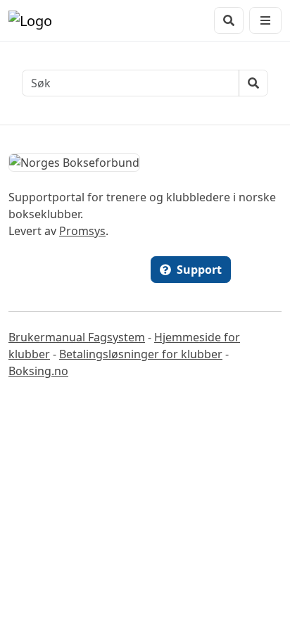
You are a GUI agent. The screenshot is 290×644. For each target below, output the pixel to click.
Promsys (82, 231)
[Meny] (265, 20)
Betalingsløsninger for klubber (140, 354)
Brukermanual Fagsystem (76, 337)
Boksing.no (38, 371)
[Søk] (229, 20)
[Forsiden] (30, 20)
